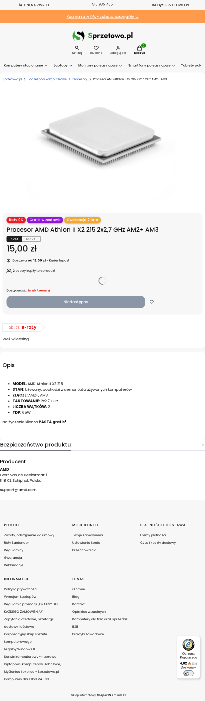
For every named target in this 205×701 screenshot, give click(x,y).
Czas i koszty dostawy (158, 542)
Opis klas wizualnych (89, 611)
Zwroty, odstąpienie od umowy (29, 535)
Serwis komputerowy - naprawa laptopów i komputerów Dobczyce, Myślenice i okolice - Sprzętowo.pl (32, 664)
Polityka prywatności (20, 589)
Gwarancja (13, 557)
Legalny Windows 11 (19, 649)
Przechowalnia (84, 550)
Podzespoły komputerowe (47, 79)
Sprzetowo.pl (12, 79)
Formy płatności (153, 535)
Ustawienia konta (86, 542)
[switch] (189, 673)
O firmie (78, 589)
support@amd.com (18, 489)
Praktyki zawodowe (88, 634)
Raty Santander (16, 542)
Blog (76, 596)
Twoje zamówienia (87, 535)
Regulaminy (13, 550)
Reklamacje (14, 565)
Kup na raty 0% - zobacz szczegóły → (102, 16)
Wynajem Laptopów (20, 596)
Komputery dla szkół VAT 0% (27, 679)
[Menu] (197, 639)
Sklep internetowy (96, 695)
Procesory (79, 79)
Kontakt (78, 604)
